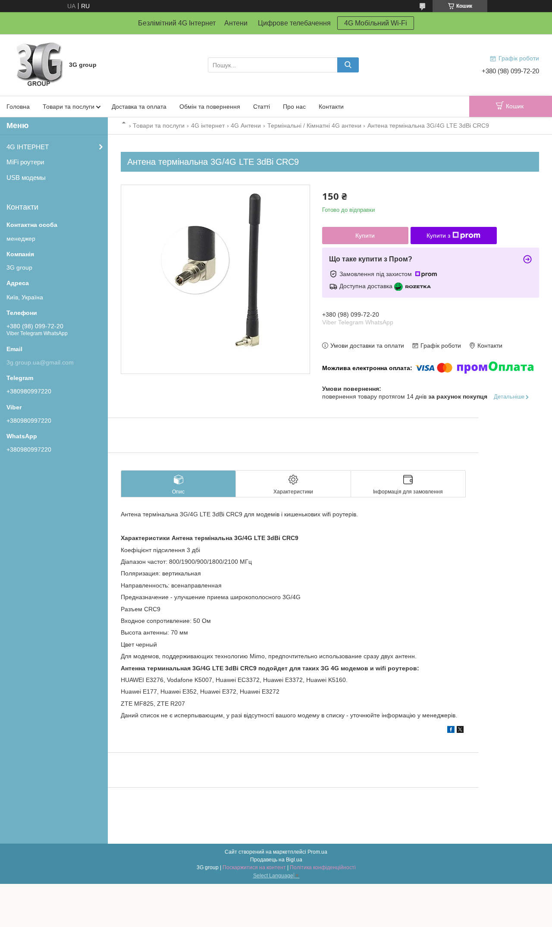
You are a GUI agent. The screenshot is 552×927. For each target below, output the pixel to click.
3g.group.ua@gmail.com (40, 362)
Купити (365, 235)
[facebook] (451, 730)
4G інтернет (208, 125)
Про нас (294, 106)
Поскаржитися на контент (254, 867)
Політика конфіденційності (323, 867)
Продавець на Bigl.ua (276, 860)
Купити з (438, 235)
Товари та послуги (68, 106)
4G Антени (246, 125)
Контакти (331, 106)
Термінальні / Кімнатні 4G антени (314, 125)
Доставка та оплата (139, 106)
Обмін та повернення (209, 106)
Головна (18, 106)
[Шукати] (348, 64)
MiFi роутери (25, 162)
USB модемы (26, 177)
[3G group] (39, 64)
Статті (261, 106)
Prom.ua (317, 852)
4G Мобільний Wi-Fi (375, 23)
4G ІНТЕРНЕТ (27, 147)
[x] (460, 730)
